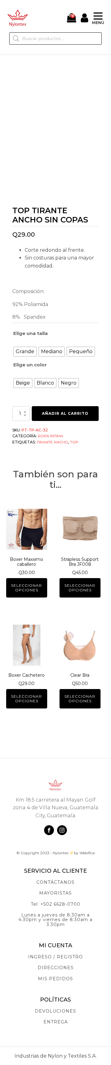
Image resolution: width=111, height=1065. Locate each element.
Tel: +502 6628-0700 (55, 904)
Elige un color (30, 365)
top (74, 442)
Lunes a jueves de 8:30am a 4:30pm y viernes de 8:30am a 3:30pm (55, 920)
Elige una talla (30, 333)
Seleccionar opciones (26, 587)
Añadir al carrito (65, 413)
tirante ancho (52, 442)
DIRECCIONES (56, 967)
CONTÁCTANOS (55, 882)
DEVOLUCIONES (55, 1011)
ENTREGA (55, 1022)
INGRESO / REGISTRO (55, 957)
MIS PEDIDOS (55, 979)
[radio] (25, 351)
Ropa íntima (50, 436)
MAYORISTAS (55, 893)
